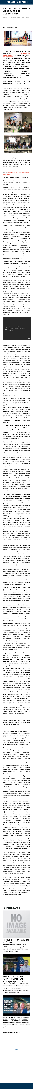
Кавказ (27, 17)
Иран (22, 17)
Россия (15, 20)
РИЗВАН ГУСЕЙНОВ (16, 2)
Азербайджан (16, 17)
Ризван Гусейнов (8, 20)
